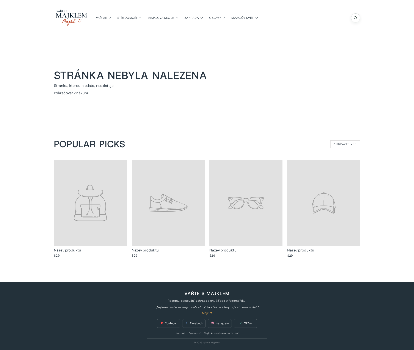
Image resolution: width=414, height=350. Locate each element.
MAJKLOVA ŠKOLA (161, 18)
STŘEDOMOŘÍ (127, 18)
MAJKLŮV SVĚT (242, 18)
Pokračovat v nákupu (71, 93)
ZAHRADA (192, 18)
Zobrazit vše (345, 144)
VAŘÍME (102, 18)
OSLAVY (215, 18)
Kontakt (180, 333)
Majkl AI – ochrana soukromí (221, 333)
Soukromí (194, 333)
